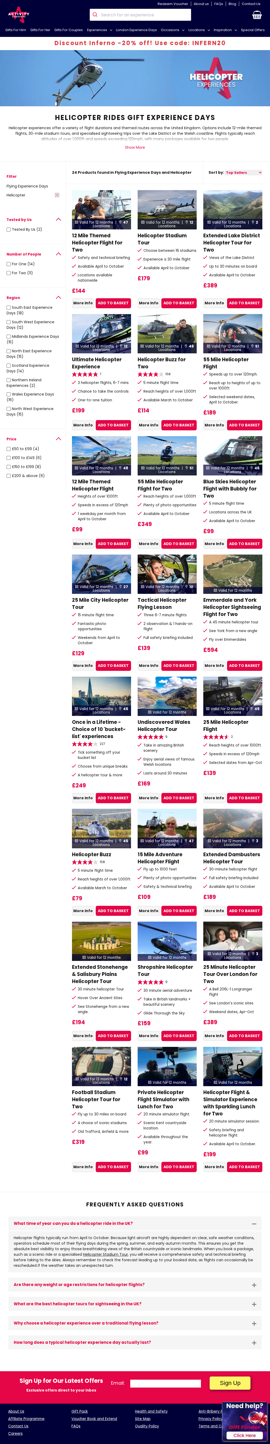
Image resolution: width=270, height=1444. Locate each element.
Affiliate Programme (26, 1418)
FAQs (218, 4)
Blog (232, 4)
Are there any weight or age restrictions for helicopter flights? (79, 1284)
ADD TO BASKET (113, 303)
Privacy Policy (211, 1418)
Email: (118, 1383)
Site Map (143, 1418)
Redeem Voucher (173, 4)
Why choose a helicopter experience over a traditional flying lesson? (86, 1323)
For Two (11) (22, 273)
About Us (16, 1411)
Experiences (97, 30)
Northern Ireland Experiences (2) (24, 382)
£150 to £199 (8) (26, 466)
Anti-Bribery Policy (215, 1411)
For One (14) (23, 264)
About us (201, 4)
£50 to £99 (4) (25, 449)
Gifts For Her (40, 30)
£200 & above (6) (28, 475)
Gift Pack (79, 1411)
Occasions (170, 30)
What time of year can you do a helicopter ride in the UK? (73, 1223)
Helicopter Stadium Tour (105, 1254)
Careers (15, 1433)
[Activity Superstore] (18, 15)
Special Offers (253, 30)
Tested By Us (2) (27, 229)
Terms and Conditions (218, 1426)
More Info (83, 303)
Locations (197, 30)
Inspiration (223, 30)
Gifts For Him (15, 30)
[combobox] (140, 15)
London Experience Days (136, 30)
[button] (257, 15)
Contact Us (251, 4)
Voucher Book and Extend (94, 1418)
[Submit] (95, 15)
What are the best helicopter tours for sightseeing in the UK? (78, 1304)
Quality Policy (147, 1426)
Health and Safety (151, 1411)
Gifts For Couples (68, 30)
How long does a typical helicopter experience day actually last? (82, 1342)
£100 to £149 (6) (27, 457)
